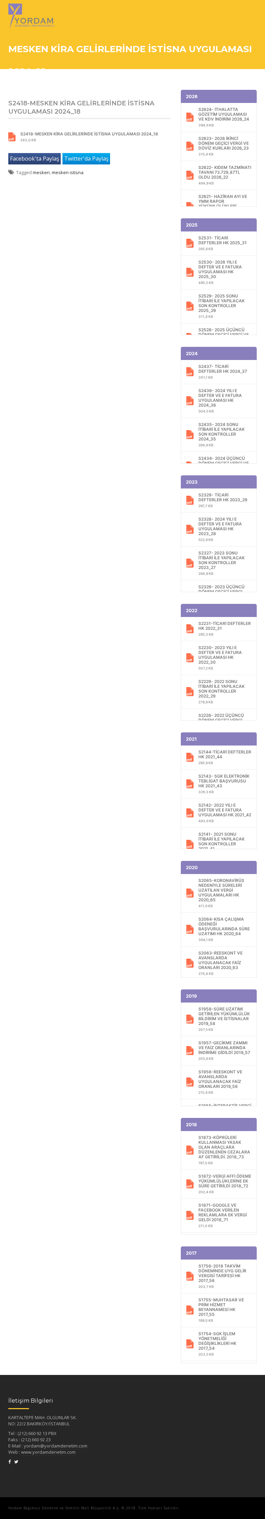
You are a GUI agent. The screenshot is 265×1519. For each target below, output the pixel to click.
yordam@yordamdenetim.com (55, 1446)
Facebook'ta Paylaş (34, 158)
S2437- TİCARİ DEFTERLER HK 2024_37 (222, 371)
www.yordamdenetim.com (48, 1452)
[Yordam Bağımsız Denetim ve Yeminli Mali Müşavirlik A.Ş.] (31, 8)
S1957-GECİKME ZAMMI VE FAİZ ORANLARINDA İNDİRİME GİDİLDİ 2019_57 (224, 1050)
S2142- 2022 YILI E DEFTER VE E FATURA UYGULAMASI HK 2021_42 (224, 813)
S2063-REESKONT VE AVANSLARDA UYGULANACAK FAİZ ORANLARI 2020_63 (220, 963)
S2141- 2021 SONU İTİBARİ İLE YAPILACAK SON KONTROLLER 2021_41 (221, 844)
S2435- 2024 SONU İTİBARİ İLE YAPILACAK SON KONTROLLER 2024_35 (221, 434)
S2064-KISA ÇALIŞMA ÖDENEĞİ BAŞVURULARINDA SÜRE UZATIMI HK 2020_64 (224, 929)
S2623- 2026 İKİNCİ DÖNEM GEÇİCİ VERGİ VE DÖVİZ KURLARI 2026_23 (223, 146)
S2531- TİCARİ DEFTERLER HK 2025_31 (222, 243)
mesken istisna (68, 172)
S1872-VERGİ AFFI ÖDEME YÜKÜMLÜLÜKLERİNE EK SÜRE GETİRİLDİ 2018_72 (224, 1184)
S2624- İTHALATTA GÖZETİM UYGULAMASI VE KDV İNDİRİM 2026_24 (223, 117)
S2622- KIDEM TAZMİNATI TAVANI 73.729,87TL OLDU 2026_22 (224, 175)
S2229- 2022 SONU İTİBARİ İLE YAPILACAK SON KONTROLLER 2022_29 (221, 691)
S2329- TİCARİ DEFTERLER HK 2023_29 (222, 500)
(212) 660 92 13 (33, 1433)
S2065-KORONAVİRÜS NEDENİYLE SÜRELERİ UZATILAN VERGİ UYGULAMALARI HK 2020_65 (221, 893)
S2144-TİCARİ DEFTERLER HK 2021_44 (224, 757)
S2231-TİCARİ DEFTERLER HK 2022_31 (224, 628)
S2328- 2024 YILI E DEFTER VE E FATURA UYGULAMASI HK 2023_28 (220, 529)
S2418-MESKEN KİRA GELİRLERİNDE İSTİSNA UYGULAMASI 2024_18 (89, 136)
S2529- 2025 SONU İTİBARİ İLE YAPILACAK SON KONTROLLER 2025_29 (221, 306)
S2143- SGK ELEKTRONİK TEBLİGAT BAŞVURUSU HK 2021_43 (223, 783)
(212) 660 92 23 (36, 1439)
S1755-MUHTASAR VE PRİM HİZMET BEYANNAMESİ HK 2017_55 (221, 1309)
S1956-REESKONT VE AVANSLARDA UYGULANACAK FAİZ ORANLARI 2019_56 (220, 1081)
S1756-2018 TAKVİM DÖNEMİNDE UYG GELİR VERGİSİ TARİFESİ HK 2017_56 (222, 1276)
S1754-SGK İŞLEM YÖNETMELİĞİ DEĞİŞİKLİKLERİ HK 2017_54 (217, 1343)
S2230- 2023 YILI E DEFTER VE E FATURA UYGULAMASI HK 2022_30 (220, 657)
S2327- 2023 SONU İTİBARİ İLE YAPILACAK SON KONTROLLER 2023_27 (221, 563)
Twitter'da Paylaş (86, 158)
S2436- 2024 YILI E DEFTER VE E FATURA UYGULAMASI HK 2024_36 (220, 400)
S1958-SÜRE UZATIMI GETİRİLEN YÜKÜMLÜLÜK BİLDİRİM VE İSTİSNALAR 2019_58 (224, 1019)
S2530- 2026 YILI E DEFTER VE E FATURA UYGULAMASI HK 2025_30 (220, 272)
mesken (41, 172)
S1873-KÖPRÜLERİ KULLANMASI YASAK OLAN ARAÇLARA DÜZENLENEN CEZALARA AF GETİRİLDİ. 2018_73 (224, 1150)
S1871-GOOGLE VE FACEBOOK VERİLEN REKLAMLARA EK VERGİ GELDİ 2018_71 (222, 1215)
